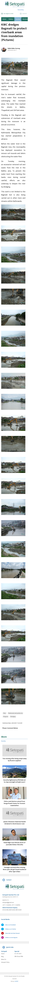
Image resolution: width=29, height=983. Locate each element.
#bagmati (5, 716)
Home (2, 954)
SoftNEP (16, 981)
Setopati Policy (5, 962)
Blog (2, 957)
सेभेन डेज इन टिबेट (19, 957)
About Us (3, 959)
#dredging (12, 716)
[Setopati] (14, 887)
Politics (11, 19)
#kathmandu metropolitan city (15, 713)
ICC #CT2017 (18, 954)
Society (18, 19)
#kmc (4, 713)
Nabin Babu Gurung (14, 48)
